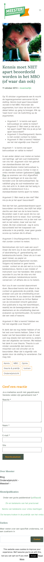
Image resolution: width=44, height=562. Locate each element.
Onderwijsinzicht (11, 373)
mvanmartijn (25, 88)
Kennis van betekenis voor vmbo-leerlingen (22, 509)
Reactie (6, 399)
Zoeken (36, 539)
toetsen (27, 368)
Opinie (25, 363)
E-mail (6, 435)
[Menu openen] (40, 10)
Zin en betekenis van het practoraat (22, 503)
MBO (16, 363)
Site (4, 445)
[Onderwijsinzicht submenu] (18, 480)
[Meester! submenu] (10, 483)
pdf (33, 497)
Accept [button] (33, 556)
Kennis (7, 363)
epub (38, 497)
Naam (5, 425)
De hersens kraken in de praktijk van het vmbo (22, 514)
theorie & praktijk (12, 368)
